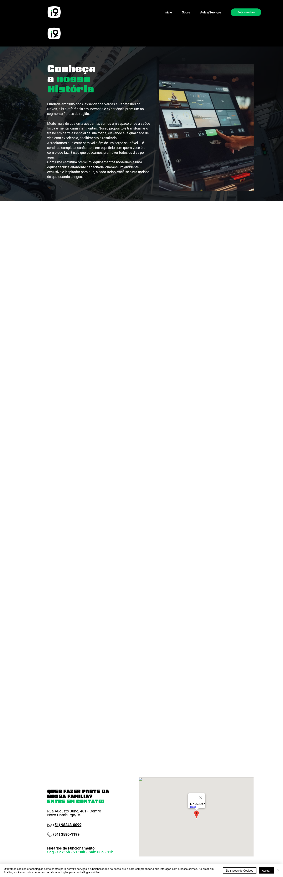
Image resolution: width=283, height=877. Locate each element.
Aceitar (266, 870)
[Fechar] (278, 870)
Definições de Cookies (239, 870)
